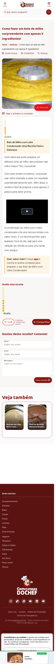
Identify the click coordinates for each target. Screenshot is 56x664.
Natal (4, 554)
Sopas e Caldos (8, 545)
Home (4, 44)
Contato (22, 612)
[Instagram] (10, 601)
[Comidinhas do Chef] (27, 4)
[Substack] (43, 601)
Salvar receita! (44, 107)
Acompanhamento (10, 501)
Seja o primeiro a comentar (19, 113)
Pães (4, 527)
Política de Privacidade (37, 612)
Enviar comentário (42, 380)
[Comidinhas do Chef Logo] (27, 585)
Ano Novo (6, 558)
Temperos (6, 541)
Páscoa (5, 567)
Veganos (5, 536)
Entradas (6, 506)
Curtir (10, 322)
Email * (6, 351)
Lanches (5, 523)
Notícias (13, 44)
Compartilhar (43, 322)
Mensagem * (8, 361)
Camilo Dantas (11, 53)
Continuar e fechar (27, 650)
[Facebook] (17, 601)
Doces (4, 519)
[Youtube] (30, 601)
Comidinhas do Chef (18, 620)
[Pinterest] (23, 601)
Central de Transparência (27, 615)
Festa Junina (7, 562)
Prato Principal (8, 532)
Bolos (4, 510)
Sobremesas (7, 549)
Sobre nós (12, 612)
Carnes (5, 514)
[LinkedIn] (36, 601)
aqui (36, 259)
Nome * (7, 341)
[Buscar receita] (48, 12)
